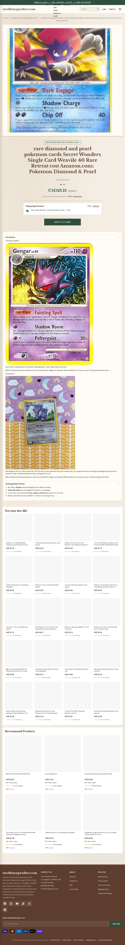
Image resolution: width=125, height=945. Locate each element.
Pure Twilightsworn (51, 774)
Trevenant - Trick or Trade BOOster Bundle (17, 628)
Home (6, 18)
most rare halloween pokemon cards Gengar (76, 586)
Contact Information (105, 893)
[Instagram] (11, 903)
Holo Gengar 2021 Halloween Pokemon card (77, 670)
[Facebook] (4, 903)
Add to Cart (62, 222)
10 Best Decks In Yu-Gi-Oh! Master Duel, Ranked (60, 833)
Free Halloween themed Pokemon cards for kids (47, 544)
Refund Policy (103, 877)
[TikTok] (23, 903)
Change (95, 206)
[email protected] (56, 493)
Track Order (73, 889)
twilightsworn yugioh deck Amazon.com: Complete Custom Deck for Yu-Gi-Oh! (100, 834)
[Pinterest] (4, 909)
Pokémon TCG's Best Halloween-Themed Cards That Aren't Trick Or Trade (17, 544)
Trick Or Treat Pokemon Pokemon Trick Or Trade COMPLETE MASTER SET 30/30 (106, 544)
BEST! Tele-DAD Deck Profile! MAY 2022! (18, 774)
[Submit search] (98, 9)
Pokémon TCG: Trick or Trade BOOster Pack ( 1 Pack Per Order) (105, 628)
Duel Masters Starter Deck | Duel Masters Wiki (98, 774)
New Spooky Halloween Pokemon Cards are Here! (106, 670)
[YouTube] (17, 903)
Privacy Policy (103, 881)
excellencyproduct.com (18, 9)
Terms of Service (104, 885)
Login (104, 9)
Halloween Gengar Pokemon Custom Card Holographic (46, 670)
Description (10, 237)
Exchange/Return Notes (15, 484)
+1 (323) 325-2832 (47, 882)
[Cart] (120, 9)
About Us (72, 877)
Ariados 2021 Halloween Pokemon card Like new (106, 712)
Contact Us (73, 881)
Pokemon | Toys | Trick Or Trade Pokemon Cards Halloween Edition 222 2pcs (77, 544)
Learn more (77, 196)
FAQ (70, 885)
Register (112, 9)
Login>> (12, 789)
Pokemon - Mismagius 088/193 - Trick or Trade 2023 (77, 628)
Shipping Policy (103, 889)
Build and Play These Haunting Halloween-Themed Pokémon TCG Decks (17, 712)
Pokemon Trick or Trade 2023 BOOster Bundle (47, 586)
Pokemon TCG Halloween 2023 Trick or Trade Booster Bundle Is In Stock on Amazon (106, 586)
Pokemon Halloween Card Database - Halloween (17, 586)
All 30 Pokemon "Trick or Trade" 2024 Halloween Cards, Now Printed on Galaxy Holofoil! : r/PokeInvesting (46, 628)
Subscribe (116, 924)
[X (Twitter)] (29, 903)
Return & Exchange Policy (45, 496)
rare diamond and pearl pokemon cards (24, 18)
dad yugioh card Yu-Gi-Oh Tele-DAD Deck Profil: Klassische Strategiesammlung (21, 834)
